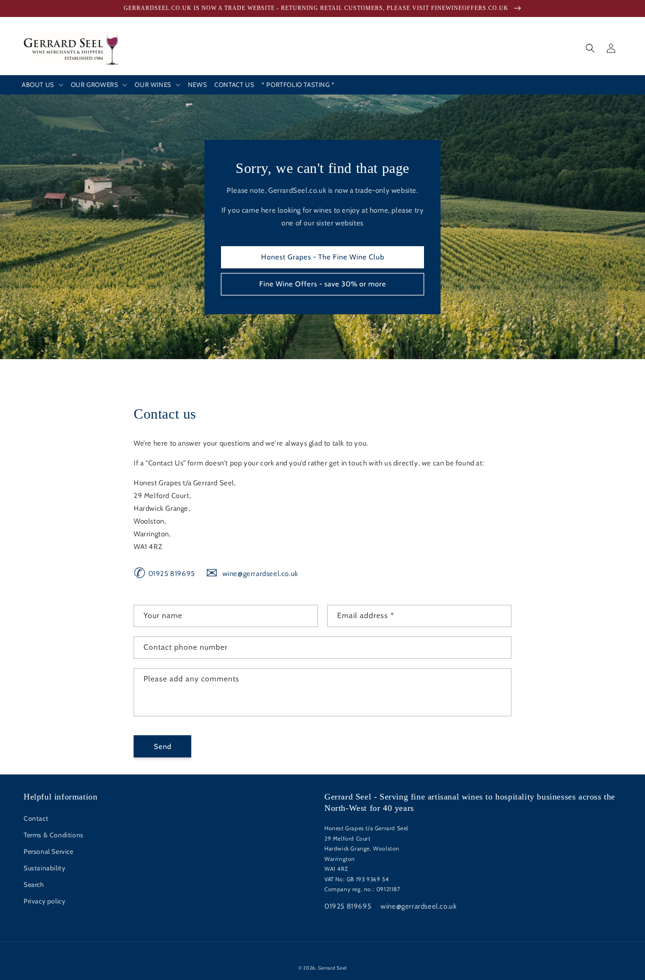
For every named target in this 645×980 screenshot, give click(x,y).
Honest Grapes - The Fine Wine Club (322, 257)
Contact (36, 818)
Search (34, 884)
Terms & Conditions (54, 835)
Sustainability (44, 868)
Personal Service (49, 851)
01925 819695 (164, 573)
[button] (42, 85)
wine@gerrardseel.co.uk (252, 573)
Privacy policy (44, 901)
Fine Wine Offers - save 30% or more (322, 284)
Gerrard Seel (332, 968)
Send (162, 746)
